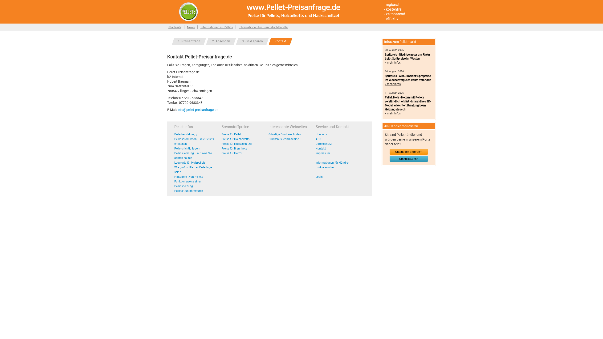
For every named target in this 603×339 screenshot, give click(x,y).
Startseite (174, 27)
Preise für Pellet (231, 134)
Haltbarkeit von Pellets (188, 176)
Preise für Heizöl (231, 153)
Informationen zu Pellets (216, 27)
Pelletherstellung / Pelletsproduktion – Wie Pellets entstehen (194, 139)
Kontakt (280, 41)
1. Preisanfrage (189, 41)
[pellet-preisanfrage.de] (188, 11)
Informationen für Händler (332, 162)
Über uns (321, 134)
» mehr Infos (393, 62)
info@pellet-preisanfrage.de (198, 110)
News (191, 27)
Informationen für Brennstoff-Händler (263, 27)
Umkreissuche (325, 167)
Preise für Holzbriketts (235, 139)
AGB (318, 139)
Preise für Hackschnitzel (236, 143)
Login (319, 176)
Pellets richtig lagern (187, 148)
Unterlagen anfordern (408, 151)
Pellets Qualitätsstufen (188, 191)
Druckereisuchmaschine (284, 139)
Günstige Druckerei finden (285, 134)
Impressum (323, 153)
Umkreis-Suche (408, 159)
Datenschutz (324, 143)
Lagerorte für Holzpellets (189, 162)
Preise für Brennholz (234, 148)
